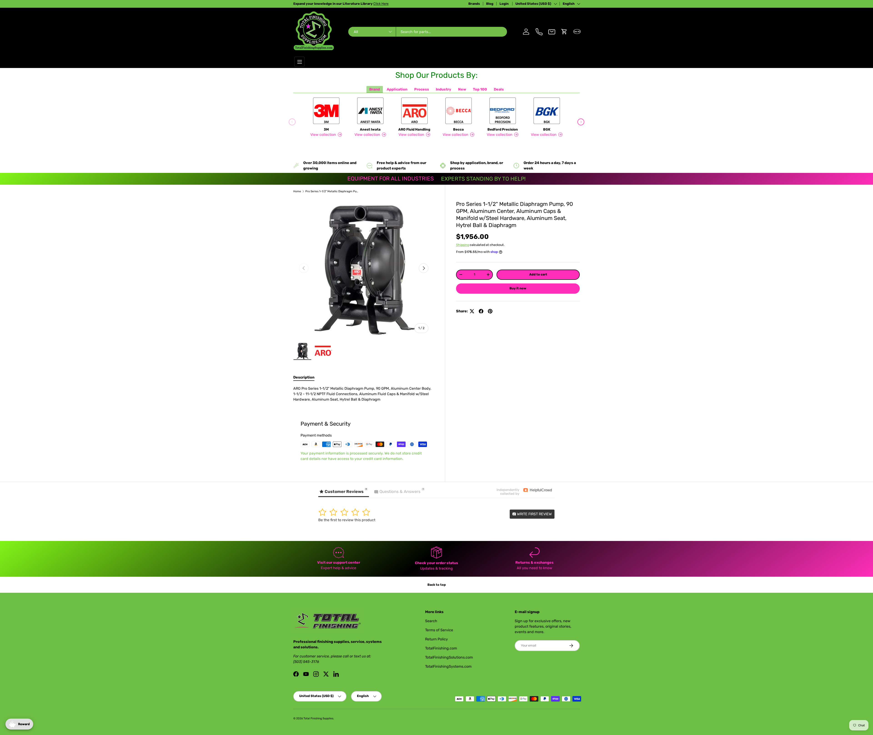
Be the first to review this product (346, 520)
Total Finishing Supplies (318, 718)
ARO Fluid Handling (414, 129)
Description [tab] (303, 377)
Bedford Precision (502, 129)
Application (397, 89)
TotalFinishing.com (441, 648)
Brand (374, 89)
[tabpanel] (363, 394)
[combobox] (427, 32)
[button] (564, 32)
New (462, 89)
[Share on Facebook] (481, 311)
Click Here (381, 4)
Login (504, 4)
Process (421, 89)
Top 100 (480, 89)
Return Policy (436, 639)
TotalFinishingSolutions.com (449, 657)
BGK (546, 129)
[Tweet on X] (472, 311)
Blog (489, 4)
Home (297, 191)
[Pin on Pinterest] (490, 311)
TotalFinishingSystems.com (448, 666)
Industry (443, 89)
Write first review (534, 514)
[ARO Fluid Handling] (414, 111)
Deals (499, 89)
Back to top (436, 585)
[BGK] (546, 111)
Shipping (462, 245)
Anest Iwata (370, 129)
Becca (458, 129)
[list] (364, 268)
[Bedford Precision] (502, 111)
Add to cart (538, 274)
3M (326, 129)
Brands (474, 4)
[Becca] (458, 111)
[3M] (326, 111)
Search (431, 621)
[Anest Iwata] (370, 111)
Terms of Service (439, 630)
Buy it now (517, 288)
